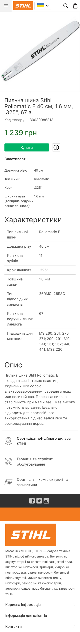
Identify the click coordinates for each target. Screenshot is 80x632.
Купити (27, 147)
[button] (40, 52)
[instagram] (46, 501)
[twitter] (39, 501)
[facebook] (32, 501)
